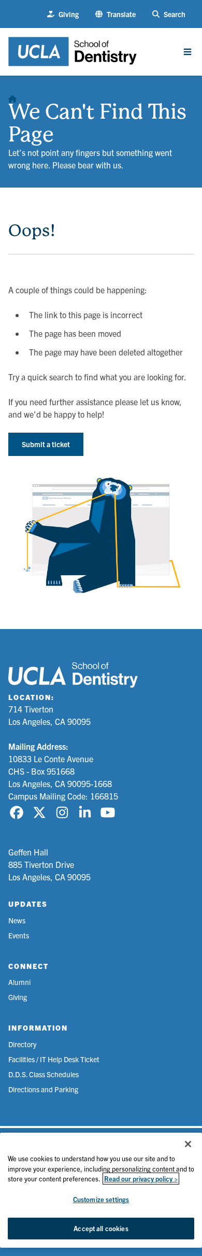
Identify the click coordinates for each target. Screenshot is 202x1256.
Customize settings (101, 1199)
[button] (115, 14)
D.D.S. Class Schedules (43, 1074)
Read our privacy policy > (141, 1178)
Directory (22, 1044)
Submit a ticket (46, 444)
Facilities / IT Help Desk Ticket (53, 1059)
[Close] (188, 1144)
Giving (17, 997)
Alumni (19, 982)
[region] (101, 1190)
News (16, 920)
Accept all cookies (101, 1228)
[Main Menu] (187, 52)
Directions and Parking (43, 1089)
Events (18, 935)
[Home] (12, 96)
